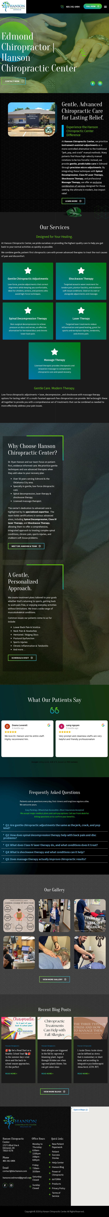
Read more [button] (64, 752)
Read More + (11, 1073)
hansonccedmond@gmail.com (17, 1177)
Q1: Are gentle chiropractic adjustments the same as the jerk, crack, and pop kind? (51, 826)
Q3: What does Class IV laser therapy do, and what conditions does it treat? (51, 845)
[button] (105, 7)
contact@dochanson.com (15, 1171)
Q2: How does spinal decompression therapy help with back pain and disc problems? (49, 836)
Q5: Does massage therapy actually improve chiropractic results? (45, 859)
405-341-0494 (9, 1160)
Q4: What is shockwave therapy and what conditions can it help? (45, 852)
